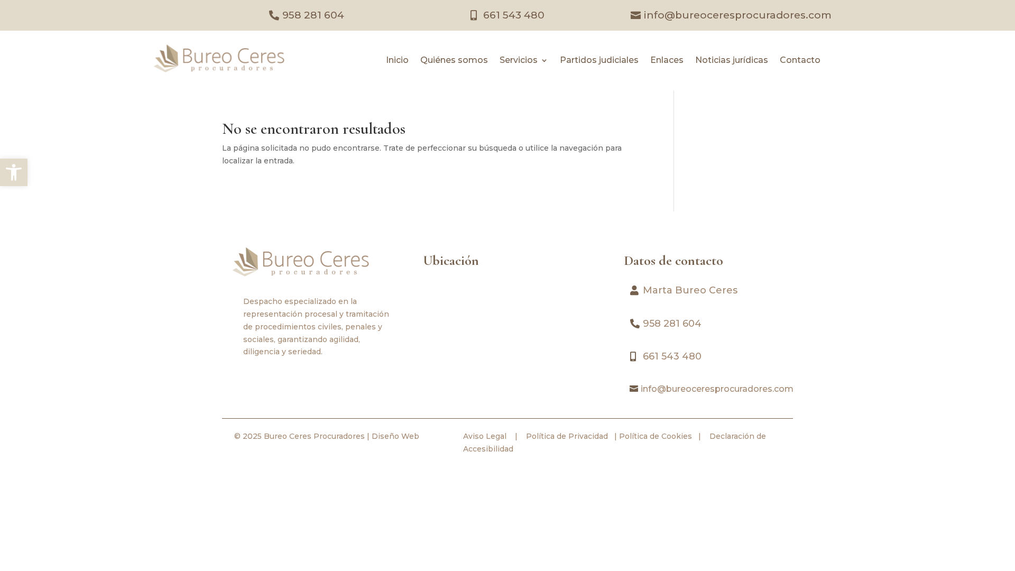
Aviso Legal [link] (484, 436)
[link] (13, 172)
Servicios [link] (519, 61)
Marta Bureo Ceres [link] (690, 290)
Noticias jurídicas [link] (731, 61)
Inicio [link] (397, 61)
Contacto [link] (800, 61)
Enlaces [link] (667, 61)
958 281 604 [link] (313, 15)
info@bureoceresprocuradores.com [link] (738, 15)
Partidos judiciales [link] (599, 61)
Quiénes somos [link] (454, 61)
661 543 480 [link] (514, 15)
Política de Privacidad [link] (566, 436)
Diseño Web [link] (395, 436)
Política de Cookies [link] (654, 436)
